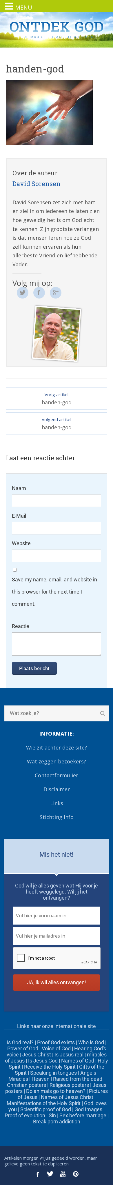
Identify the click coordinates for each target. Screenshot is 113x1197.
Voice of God (56, 1048)
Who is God (91, 1042)
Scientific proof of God (45, 1109)
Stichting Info (57, 817)
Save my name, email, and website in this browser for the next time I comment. (54, 591)
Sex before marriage (82, 1115)
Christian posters (26, 1085)
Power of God (22, 1048)
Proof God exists (56, 1042)
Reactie (20, 626)
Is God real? (20, 1042)
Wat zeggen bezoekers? (56, 761)
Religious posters (69, 1085)
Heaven (41, 1079)
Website (21, 543)
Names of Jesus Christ (67, 1097)
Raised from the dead (77, 1079)
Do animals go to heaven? (55, 1091)
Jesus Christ (36, 1055)
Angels (88, 1073)
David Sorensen (36, 183)
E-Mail (19, 516)
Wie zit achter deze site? (56, 747)
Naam (19, 488)
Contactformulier (56, 775)
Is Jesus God (43, 1061)
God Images (88, 1109)
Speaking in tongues (53, 1073)
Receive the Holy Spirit (50, 1067)
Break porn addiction (56, 1121)
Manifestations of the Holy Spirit (44, 1103)
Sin (52, 1115)
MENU (23, 7)
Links (56, 803)
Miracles (18, 1079)
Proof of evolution (25, 1115)
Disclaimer (56, 789)
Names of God (77, 1061)
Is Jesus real (68, 1055)
